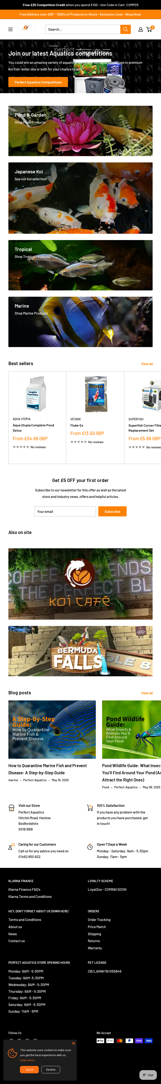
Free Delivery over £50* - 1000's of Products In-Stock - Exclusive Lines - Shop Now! (80, 14)
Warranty (95, 948)
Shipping (94, 934)
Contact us (16, 941)
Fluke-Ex (76, 425)
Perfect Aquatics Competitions (38, 82)
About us (15, 927)
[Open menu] (10, 29)
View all (147, 364)
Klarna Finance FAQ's (24, 889)
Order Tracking (99, 919)
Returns (94, 941)
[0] (149, 29)
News (12, 934)
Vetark (75, 419)
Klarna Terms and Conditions (30, 896)
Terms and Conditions (24, 919)
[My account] (141, 29)
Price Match (97, 927)
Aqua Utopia (21, 419)
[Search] (125, 29)
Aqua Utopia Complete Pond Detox (33, 427)
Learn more (27, 1060)
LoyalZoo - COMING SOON (107, 889)
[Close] (73, 1043)
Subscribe (112, 511)
